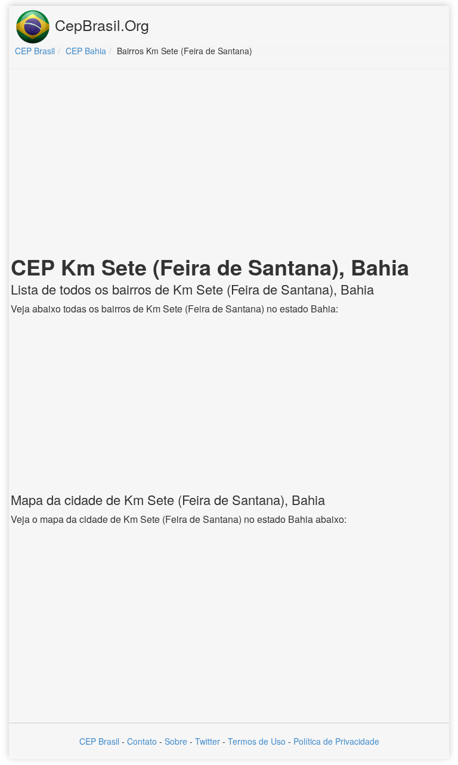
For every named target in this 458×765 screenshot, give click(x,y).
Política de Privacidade (336, 741)
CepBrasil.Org (100, 24)
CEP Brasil (99, 741)
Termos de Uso (257, 741)
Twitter (207, 741)
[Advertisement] (229, 164)
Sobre (176, 741)
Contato (142, 741)
